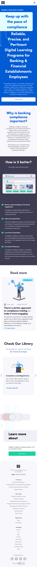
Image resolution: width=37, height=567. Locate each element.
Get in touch (18, 99)
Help (18, 549)
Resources (18, 518)
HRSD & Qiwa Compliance (18, 508)
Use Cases (18, 494)
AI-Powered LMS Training (18, 482)
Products (18, 479)
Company (18, 527)
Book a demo (22, 453)
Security (18, 537)
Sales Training (18, 513)
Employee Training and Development (18, 501)
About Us (18, 529)
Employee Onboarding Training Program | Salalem (18, 503)
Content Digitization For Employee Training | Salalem (18, 484)
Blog (19, 520)
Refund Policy (18, 544)
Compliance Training (18, 498)
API (18, 532)
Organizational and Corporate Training (18, 506)
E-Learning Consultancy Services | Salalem (18, 487)
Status (18, 534)
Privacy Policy (18, 541)
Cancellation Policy (18, 546)
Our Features (18, 522)
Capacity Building (18, 511)
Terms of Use (19, 539)
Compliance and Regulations (17, 376)
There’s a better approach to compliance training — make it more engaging (17, 311)
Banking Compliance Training (19, 496)
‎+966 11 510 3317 (20, 474)
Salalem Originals (18, 489)
